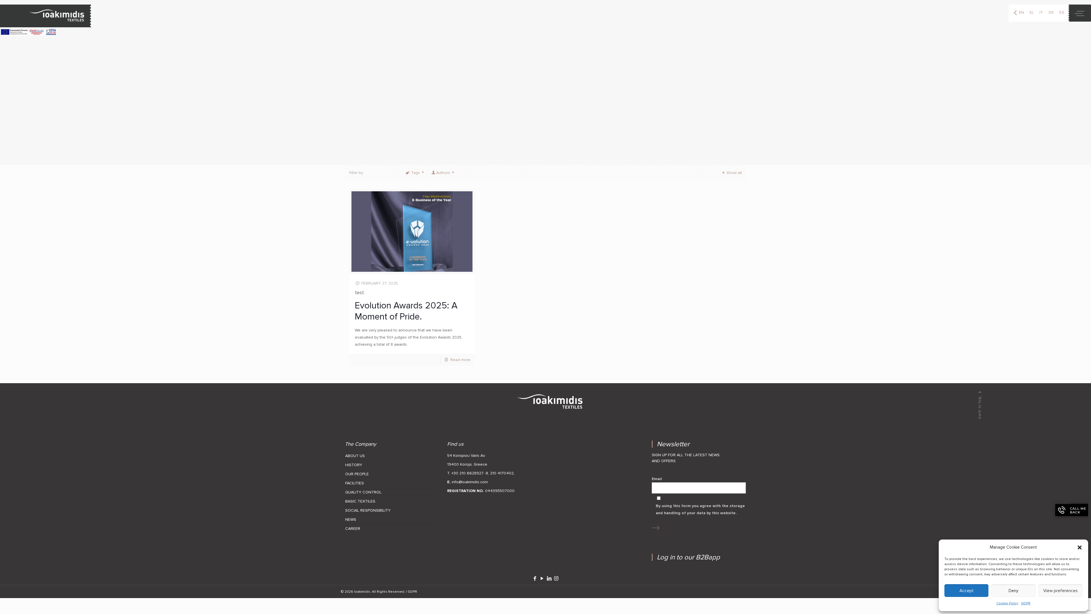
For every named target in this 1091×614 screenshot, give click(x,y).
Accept (966, 590)
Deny (1013, 590)
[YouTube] (542, 578)
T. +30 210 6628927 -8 (467, 473)
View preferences (1060, 590)
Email (657, 478)
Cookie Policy (1007, 603)
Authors (443, 172)
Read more (460, 359)
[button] (1079, 547)
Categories (384, 172)
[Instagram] (556, 578)
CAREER (352, 528)
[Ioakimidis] (45, 16)
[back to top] (980, 405)
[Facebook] (534, 578)
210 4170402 (502, 473)
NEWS (350, 519)
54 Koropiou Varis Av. (466, 455)
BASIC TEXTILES (360, 501)
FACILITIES (354, 483)
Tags (415, 172)
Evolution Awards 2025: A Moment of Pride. (406, 311)
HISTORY (353, 464)
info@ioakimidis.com (470, 482)
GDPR (1025, 603)
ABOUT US (355, 455)
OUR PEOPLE (357, 474)
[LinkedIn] (549, 578)
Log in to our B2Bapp (688, 557)
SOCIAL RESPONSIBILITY (368, 510)
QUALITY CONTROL (363, 492)
